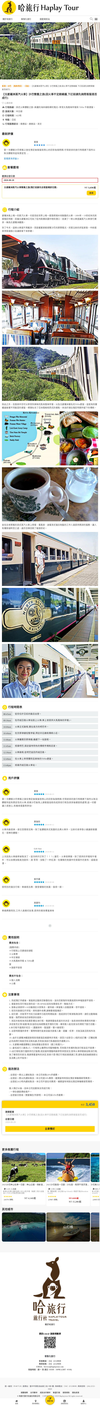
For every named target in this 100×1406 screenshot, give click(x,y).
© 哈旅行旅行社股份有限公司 (28, 1396)
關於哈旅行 (8, 19)
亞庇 (27, 86)
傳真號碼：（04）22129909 (50, 1364)
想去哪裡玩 (35, 1404)
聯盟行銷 (56, 1393)
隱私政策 (75, 1393)
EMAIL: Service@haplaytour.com (50, 1367)
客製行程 (50, 1401)
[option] (24, 1181)
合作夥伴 (33, 1393)
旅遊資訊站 (45, 19)
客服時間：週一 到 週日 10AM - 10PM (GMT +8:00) (50, 1370)
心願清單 (8, 103)
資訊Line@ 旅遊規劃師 (50, 1334)
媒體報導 (24, 1393)
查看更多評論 (10, 159)
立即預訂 (50, 1129)
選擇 (91, 193)
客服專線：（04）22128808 (50, 1361)
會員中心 (83, 1404)
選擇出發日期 (8, 176)
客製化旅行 (26, 19)
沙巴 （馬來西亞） (15, 86)
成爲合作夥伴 (45, 1393)
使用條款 (66, 1393)
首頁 (4, 86)
